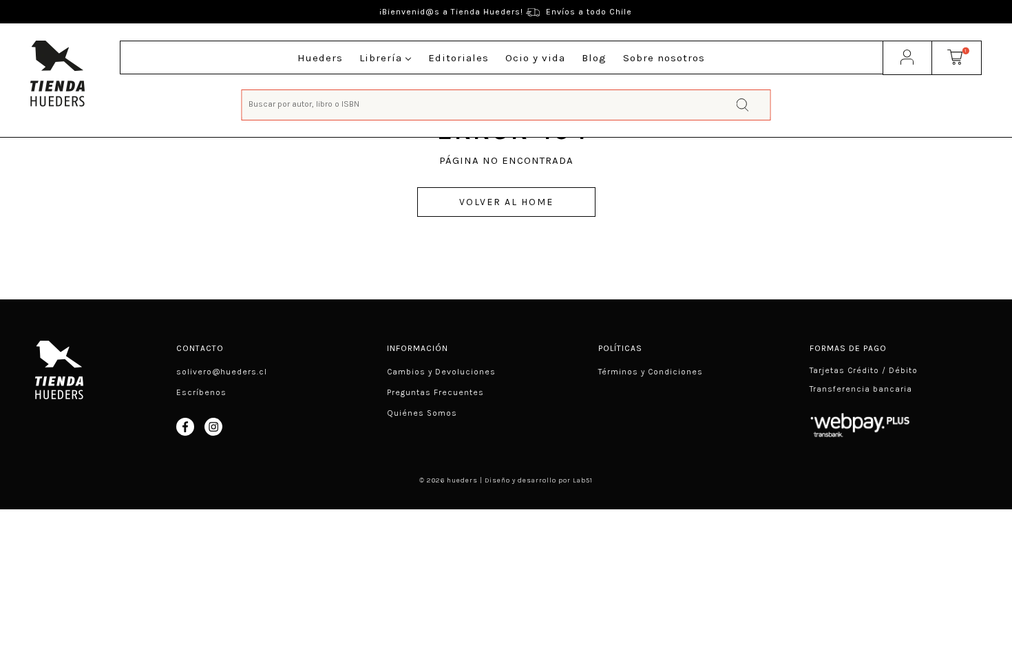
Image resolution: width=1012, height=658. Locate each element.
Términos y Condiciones (650, 371)
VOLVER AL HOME (506, 202)
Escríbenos (201, 392)
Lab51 (583, 480)
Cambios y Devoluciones (441, 371)
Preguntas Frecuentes (435, 392)
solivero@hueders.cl (221, 371)
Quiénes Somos (422, 413)
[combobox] (506, 103)
